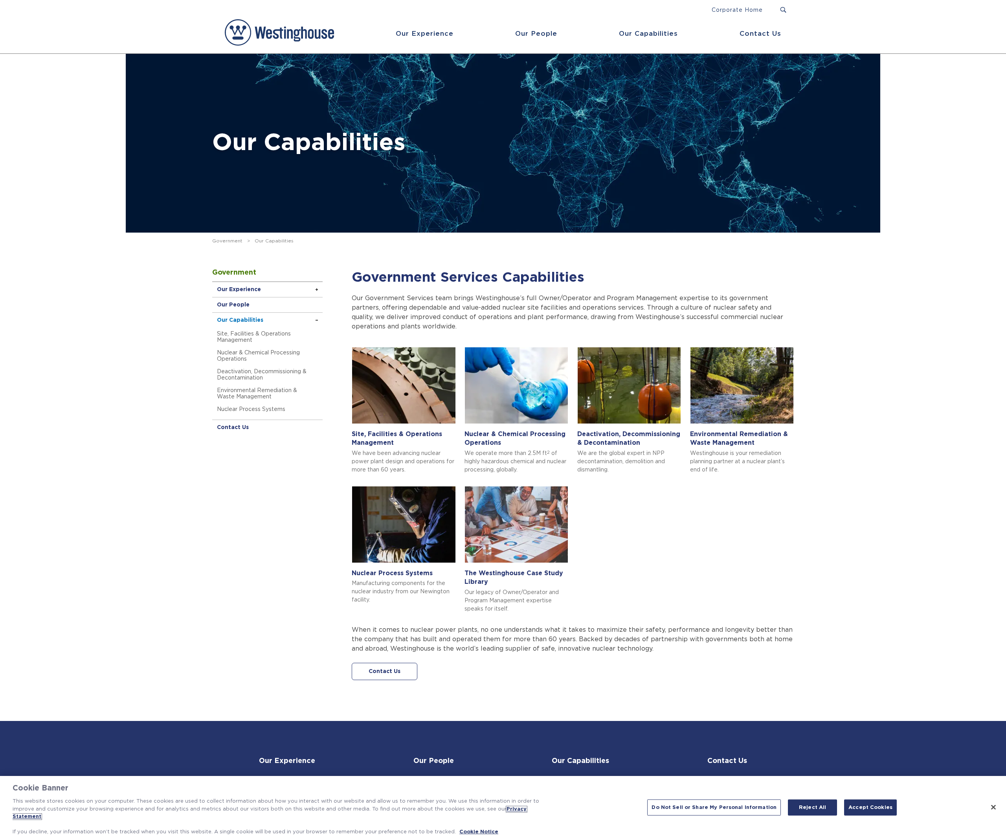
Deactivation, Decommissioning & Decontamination (262, 375)
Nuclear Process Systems (251, 409)
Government (227, 240)
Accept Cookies (870, 807)
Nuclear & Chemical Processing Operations (258, 356)
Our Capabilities (648, 33)
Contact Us (760, 33)
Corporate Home (737, 10)
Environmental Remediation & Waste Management (257, 394)
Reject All (812, 807)
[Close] (993, 807)
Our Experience (424, 33)
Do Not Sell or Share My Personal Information (714, 807)
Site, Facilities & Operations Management (254, 337)
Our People (536, 33)
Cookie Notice (478, 831)
